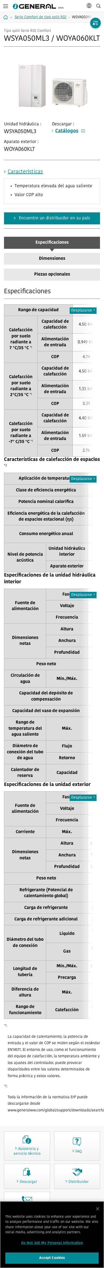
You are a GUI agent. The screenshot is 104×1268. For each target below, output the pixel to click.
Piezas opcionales (52, 274)
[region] (52, 1234)
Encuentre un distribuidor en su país (54, 218)
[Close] (97, 1209)
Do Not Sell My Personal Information (52, 1243)
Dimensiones (52, 259)
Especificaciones (52, 242)
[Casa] (6, 17)
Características (25, 172)
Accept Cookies (52, 1258)
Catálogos (66, 131)
